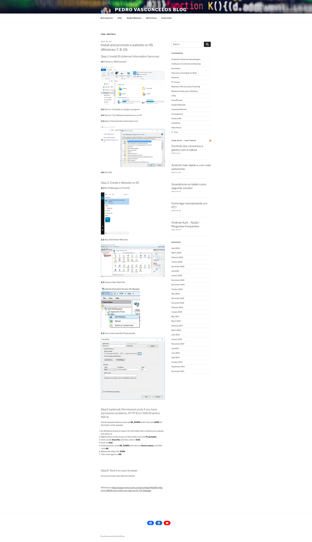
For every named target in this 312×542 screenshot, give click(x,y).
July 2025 (175, 271)
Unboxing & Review (179, 109)
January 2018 (176, 312)
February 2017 (177, 326)
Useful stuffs (166, 18)
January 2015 (176, 339)
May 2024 (175, 294)
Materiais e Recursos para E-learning (185, 87)
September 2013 (178, 367)
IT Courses (175, 82)
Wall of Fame (151, 18)
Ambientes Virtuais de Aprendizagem (185, 59)
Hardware (175, 77)
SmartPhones (176, 100)
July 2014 (175, 348)
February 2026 (177, 257)
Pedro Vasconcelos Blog (151, 9)
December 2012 (177, 371)
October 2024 (177, 289)
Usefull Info (175, 123)
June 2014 (175, 353)
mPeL (119, 18)
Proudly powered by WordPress (112, 536)
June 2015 (175, 335)
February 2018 (177, 307)
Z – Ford (174, 132)
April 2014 (175, 357)
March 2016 (176, 330)
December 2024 (177, 280)
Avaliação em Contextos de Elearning (186, 64)
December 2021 (177, 298)
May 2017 (175, 316)
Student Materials (134, 18)
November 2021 (177, 303)
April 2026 (175, 248)
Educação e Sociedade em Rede (184, 73)
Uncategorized (177, 114)
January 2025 (176, 275)
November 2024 (178, 285)
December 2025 (177, 266)
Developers (175, 68)
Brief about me (107, 18)
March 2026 (176, 253)
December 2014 (177, 344)
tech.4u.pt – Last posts (183, 140)
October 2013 (176, 362)
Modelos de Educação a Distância (184, 91)
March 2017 (176, 321)
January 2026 (176, 262)
